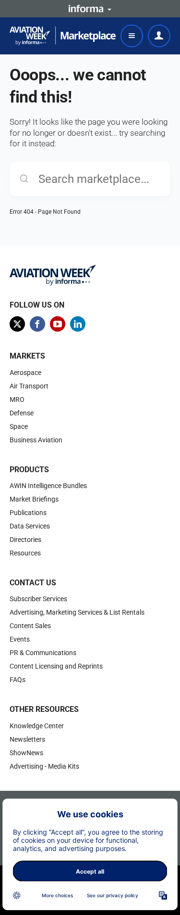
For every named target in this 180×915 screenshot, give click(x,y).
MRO (17, 399)
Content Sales (30, 626)
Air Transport (29, 386)
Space (19, 426)
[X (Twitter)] (17, 324)
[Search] (24, 179)
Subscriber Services (38, 599)
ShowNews (26, 753)
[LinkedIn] (77, 324)
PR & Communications (43, 653)
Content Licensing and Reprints (56, 666)
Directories (25, 539)
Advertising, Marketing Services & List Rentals (77, 612)
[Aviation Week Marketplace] (63, 35)
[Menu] (131, 36)
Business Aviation (36, 440)
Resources (25, 553)
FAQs (17, 679)
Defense (22, 413)
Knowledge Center (37, 726)
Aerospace (25, 372)
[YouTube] (57, 324)
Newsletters (27, 739)
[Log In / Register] (159, 36)
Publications (28, 512)
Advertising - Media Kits (44, 766)
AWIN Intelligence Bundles (48, 486)
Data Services (30, 526)
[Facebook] (37, 324)
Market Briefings (34, 499)
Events (20, 639)
